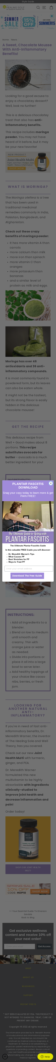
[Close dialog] (51, 483)
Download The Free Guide (27, 575)
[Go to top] (5, 1057)
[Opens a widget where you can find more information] (45, 1057)
